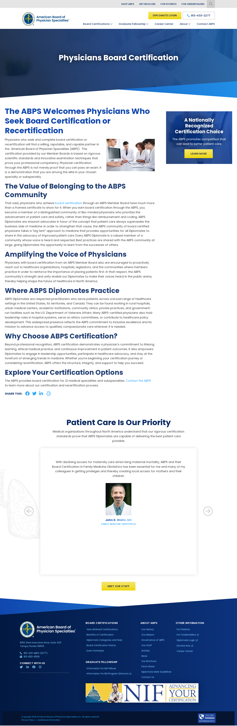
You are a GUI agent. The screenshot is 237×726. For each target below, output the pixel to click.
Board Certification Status (101, 645)
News (144, 656)
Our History (147, 629)
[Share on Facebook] (27, 394)
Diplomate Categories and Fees (104, 640)
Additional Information (49, 720)
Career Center (164, 24)
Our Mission (147, 634)
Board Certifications (96, 24)
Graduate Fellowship (132, 24)
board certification (68, 203)
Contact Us (147, 677)
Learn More (199, 154)
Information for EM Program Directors (108, 673)
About (184, 24)
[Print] (48, 394)
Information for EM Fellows (101, 668)
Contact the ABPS (138, 381)
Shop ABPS (127, 4)
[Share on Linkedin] (41, 394)
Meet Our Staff (119, 586)
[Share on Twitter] (34, 394)
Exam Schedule (95, 650)
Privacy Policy (28, 720)
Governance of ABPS (152, 640)
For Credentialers (193, 4)
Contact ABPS (206, 24)
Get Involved (147, 4)
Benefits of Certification (100, 634)
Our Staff (146, 645)
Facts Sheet (148, 666)
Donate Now (183, 645)
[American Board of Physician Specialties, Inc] (46, 19)
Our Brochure (148, 661)
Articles (145, 650)
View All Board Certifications (102, 629)
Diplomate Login (165, 15)
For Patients (169, 4)
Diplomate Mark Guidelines (156, 671)
